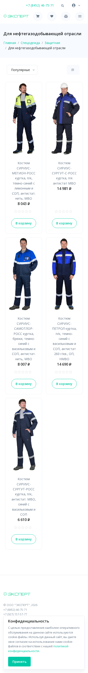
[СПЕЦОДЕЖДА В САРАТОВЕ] (44, 594)
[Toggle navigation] (80, 16)
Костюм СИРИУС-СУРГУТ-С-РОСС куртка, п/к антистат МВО (64, 173)
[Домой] (16, 16)
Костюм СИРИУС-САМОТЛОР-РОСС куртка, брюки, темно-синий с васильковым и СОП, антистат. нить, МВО (23, 338)
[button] (62, 6)
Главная (9, 43)
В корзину (24, 223)
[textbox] (20, 70)
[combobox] (22, 70)
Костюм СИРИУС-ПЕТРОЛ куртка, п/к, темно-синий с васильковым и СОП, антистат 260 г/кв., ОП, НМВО (64, 338)
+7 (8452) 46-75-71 (40, 5)
